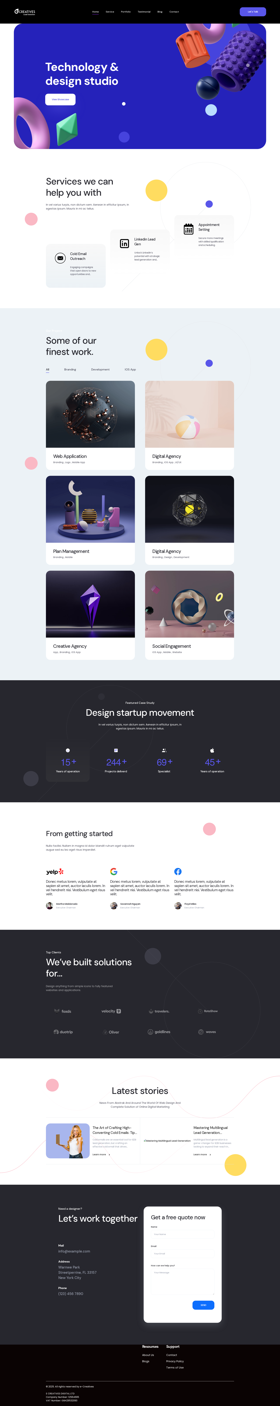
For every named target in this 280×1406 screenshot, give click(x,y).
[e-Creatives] (25, 11)
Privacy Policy (175, 1361)
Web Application (69, 456)
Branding (58, 462)
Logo (67, 462)
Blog (160, 11)
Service (110, 11)
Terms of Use (175, 1367)
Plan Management (71, 551)
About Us (148, 1355)
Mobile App (78, 462)
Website (177, 652)
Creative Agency (69, 646)
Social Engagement (171, 646)
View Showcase (60, 99)
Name (154, 1226)
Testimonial (144, 11)
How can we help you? (163, 1265)
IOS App (168, 462)
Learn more (99, 1154)
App (55, 652)
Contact (174, 11)
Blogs (145, 1361)
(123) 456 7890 (70, 1293)
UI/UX (178, 462)
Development (181, 557)
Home (95, 11)
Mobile (69, 557)
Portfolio (126, 11)
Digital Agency (166, 456)
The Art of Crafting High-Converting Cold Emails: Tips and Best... (114, 1130)
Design (168, 557)
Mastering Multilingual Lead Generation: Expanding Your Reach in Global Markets (212, 1130)
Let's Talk (253, 11)
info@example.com (74, 1251)
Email (153, 1246)
